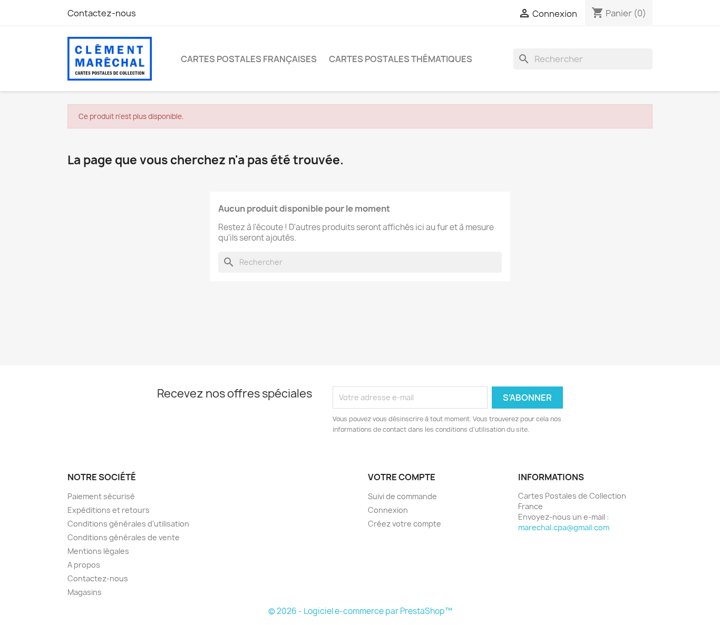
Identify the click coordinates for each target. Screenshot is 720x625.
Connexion (388, 510)
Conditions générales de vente (123, 537)
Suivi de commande (402, 496)
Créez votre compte (404, 524)
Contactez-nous (101, 13)
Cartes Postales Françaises (249, 59)
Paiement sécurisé (101, 496)
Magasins (84, 592)
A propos (83, 565)
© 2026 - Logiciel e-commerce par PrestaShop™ (360, 611)
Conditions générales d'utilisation (128, 524)
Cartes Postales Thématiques (400, 59)
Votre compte (401, 477)
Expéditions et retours (108, 510)
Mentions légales (98, 551)
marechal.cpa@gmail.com (563, 527)
